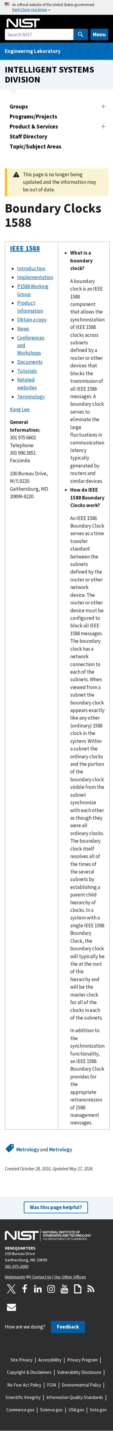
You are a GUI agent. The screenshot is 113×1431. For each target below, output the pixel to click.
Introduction (31, 268)
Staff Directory (28, 136)
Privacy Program (82, 1360)
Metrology (27, 1149)
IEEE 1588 (25, 248)
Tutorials (27, 371)
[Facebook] (24, 1289)
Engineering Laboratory (33, 51)
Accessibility (49, 1360)
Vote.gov (98, 1410)
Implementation (35, 277)
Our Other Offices (70, 1277)
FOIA (51, 1385)
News (23, 328)
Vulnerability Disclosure (79, 1372)
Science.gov (51, 1410)
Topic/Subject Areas (35, 146)
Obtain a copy (32, 319)
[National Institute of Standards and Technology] (48, 1235)
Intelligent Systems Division (49, 74)
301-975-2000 (16, 1266)
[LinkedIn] (38, 1289)
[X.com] (11, 1289)
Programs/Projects (33, 116)
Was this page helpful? (56, 1207)
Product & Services (34, 126)
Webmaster (15, 1277)
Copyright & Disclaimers (29, 1372)
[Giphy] (77, 1289)
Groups (19, 106)
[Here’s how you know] (56, 7)
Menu (99, 34)
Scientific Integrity (23, 1397)
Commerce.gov (20, 1410)
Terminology (31, 396)
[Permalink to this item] (13, 264)
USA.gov (76, 1410)
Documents (29, 362)
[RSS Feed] (91, 1289)
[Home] (23, 23)
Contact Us (42, 1277)
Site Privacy (22, 1360)
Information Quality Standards (74, 1397)
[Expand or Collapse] (103, 106)
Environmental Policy (81, 1385)
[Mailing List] (11, 1307)
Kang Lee (20, 409)
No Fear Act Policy (24, 1385)
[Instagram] (51, 1289)
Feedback (68, 1326)
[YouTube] (64, 1289)
